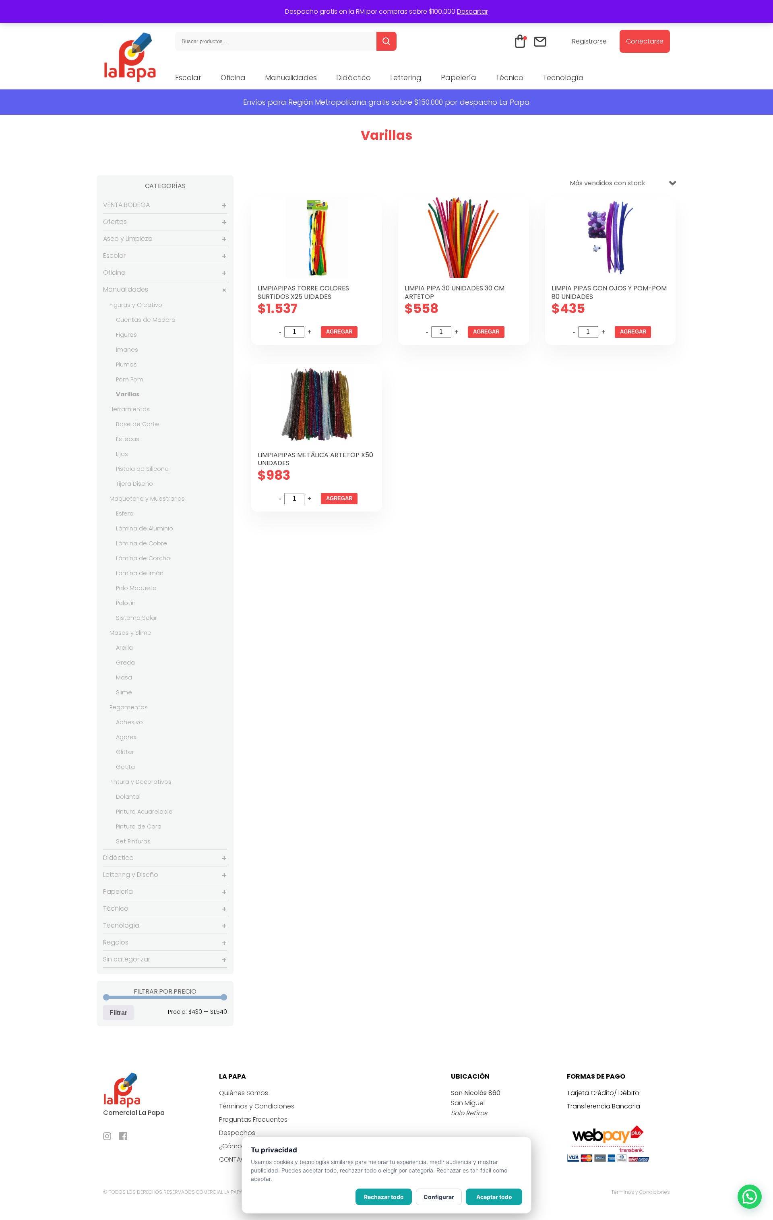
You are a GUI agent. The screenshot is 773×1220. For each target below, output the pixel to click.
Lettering (406, 77)
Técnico (509, 77)
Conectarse (644, 41)
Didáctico (353, 77)
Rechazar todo (384, 1196)
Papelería (458, 77)
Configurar (439, 1196)
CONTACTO (236, 1159)
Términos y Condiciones (256, 1106)
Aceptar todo (494, 1196)
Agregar (339, 332)
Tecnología (563, 77)
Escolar (188, 77)
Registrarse (589, 41)
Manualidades (291, 77)
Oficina (233, 77)
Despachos (237, 1132)
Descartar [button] (472, 11)
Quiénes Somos (243, 1093)
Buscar (386, 41)
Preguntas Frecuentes (253, 1119)
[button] (750, 1197)
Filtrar (118, 1012)
